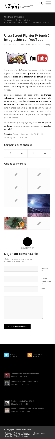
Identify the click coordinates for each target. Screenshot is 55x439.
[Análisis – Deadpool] (15, 223)
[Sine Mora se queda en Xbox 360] (15, 187)
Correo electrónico (46, 281)
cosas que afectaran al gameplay (29, 76)
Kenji (48, 44)
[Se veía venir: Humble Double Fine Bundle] (39, 223)
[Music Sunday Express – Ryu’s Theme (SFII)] (39, 205)
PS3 (38, 134)
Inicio (18, 20)
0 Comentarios (24, 44)
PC (35, 134)
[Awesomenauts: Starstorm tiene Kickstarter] (15, 174)
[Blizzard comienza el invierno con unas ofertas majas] (15, 200)
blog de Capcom (24, 86)
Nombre (45, 269)
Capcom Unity (27, 134)
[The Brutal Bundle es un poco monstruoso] (39, 174)
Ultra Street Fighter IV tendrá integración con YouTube (26, 37)
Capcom (16, 134)
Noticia (26, 20)
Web (43, 289)
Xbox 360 (22, 137)
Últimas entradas (14, 16)
